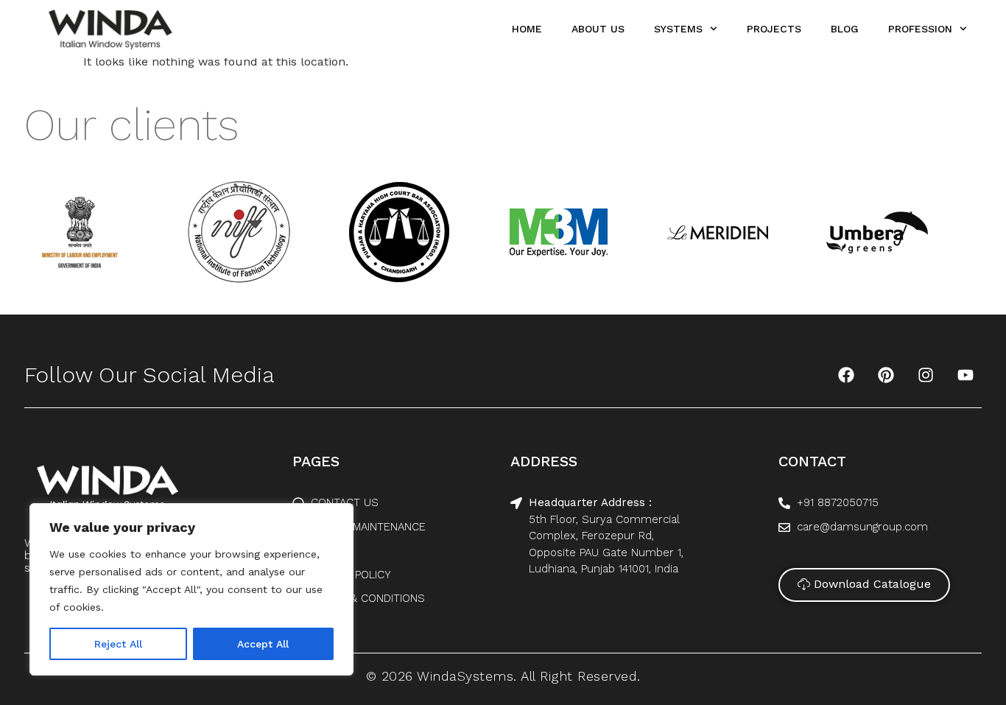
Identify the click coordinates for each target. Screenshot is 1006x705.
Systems (678, 29)
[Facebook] (846, 375)
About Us (598, 29)
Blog (845, 29)
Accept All (263, 644)
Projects (774, 29)
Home (527, 29)
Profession (920, 29)
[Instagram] (926, 375)
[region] (191, 589)
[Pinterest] (886, 375)
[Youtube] (965, 375)
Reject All (118, 644)
